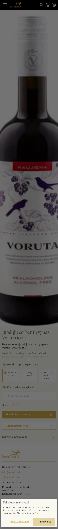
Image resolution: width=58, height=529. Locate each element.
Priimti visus (44, 521)
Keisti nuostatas (19, 521)
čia (36, 513)
